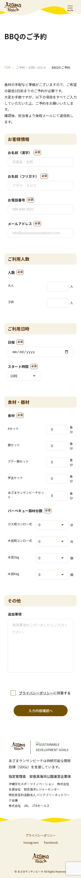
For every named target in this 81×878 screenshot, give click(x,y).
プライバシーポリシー (36, 693)
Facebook (51, 842)
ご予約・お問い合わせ (31, 67)
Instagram (31, 842)
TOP (7, 67)
